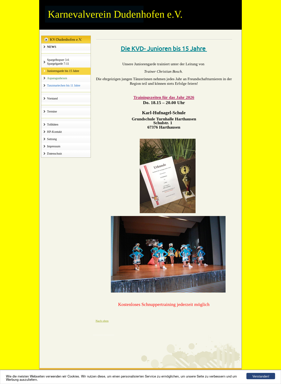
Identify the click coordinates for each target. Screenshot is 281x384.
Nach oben (102, 320)
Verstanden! (260, 376)
